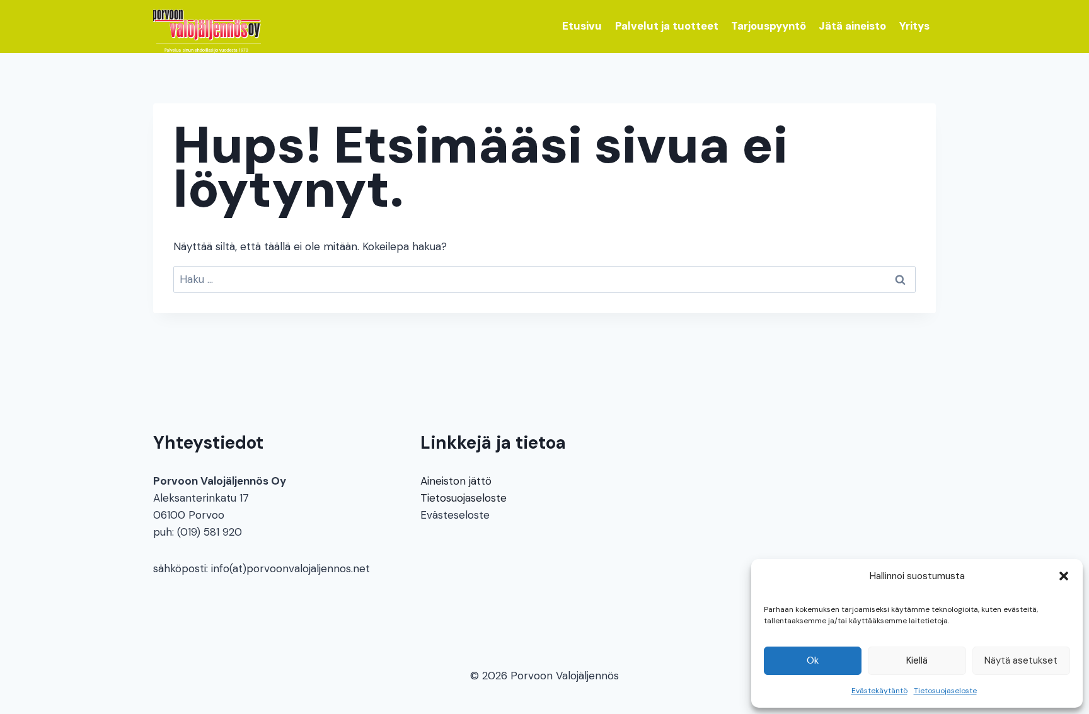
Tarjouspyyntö (768, 26)
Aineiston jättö (456, 481)
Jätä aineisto (852, 26)
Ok (813, 660)
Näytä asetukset (1020, 660)
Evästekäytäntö (879, 691)
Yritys (914, 26)
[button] (1063, 576)
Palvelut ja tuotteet (666, 26)
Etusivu (582, 26)
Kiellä (917, 660)
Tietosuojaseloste (945, 691)
